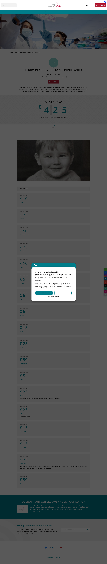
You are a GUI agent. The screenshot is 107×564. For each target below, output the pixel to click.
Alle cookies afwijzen (53, 296)
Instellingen (63, 293)
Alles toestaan (44, 293)
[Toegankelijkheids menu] (105, 2)
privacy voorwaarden (55, 279)
